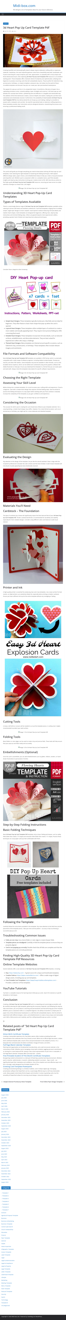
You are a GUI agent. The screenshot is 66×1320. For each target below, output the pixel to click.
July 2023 (4, 1151)
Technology (4, 1300)
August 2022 (5, 1182)
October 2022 (5, 1176)
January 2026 (5, 1114)
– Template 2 (5, 1196)
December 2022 (5, 1171)
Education (4, 1232)
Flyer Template (5, 1238)
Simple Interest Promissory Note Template (17, 1082)
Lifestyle (6, 23)
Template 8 (4, 1303)
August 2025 (5, 1129)
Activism (3, 1212)
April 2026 (4, 1106)
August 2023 (5, 1148)
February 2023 (5, 1165)
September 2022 (6, 1179)
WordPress (39, 1316)
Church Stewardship (7, 1229)
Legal (2, 1257)
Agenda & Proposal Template (9, 1215)
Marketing (4, 1280)
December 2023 (5, 1137)
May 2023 (4, 1157)
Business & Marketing (7, 1221)
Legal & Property (6, 1266)
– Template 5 (5, 1204)
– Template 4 (5, 1201)
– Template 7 (5, 1210)
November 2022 (5, 1174)
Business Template (6, 1224)
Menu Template (5, 1286)
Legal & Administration (8, 1260)
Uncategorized (5, 1305)
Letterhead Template (7, 1274)
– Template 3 (5, 1198)
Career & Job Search (7, 1227)
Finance (3, 1235)
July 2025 (4, 1131)
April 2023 (4, 1159)
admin (14, 31)
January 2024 (5, 1134)
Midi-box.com (24, 5)
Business (4, 1218)
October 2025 (5, 1123)
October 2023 (5, 1143)
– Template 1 (5, 1193)
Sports (3, 1297)
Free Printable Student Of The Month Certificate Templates (26, 1056)
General (3, 1241)
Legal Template (5, 1269)
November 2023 (5, 1140)
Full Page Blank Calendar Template (17, 1045)
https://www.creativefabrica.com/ (27, 975)
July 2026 (4, 1098)
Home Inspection (6, 1246)
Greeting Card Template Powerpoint (17, 1066)
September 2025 (6, 1126)
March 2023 (4, 1162)
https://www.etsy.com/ (16, 973)
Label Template (5, 1255)
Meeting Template (6, 1283)
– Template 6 (5, 1207)
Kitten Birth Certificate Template (16, 1034)
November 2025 (5, 1120)
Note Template (5, 1288)
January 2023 (5, 1168)
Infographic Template (7, 1249)
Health (3, 1243)
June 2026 (4, 1100)
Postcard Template (6, 1291)
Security (3, 1294)
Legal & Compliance (7, 1263)
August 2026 (5, 1095)
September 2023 (6, 1145)
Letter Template (5, 1272)
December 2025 (5, 1117)
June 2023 (4, 1154)
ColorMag (30, 1316)
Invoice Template (6, 1252)
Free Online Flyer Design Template (51, 1082)
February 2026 (5, 1112)
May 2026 (4, 1103)
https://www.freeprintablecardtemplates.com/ (41, 980)
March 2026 (4, 1109)
